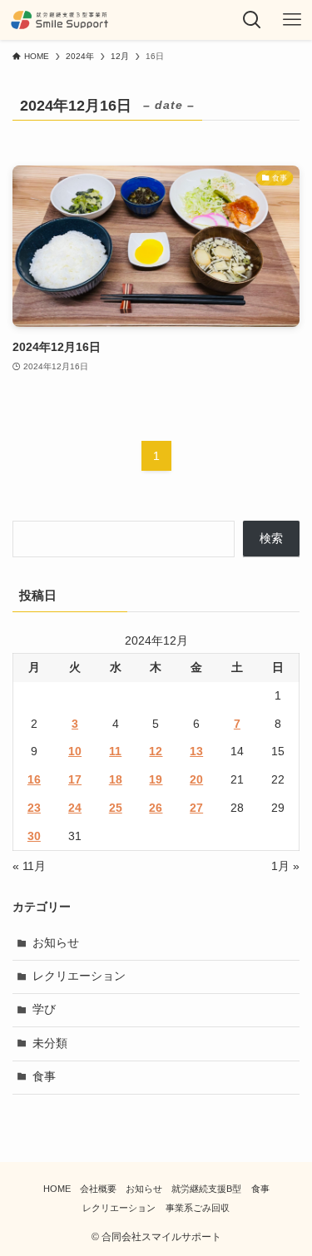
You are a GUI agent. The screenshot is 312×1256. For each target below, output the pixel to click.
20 (196, 780)
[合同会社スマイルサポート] (59, 20)
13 (196, 751)
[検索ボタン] (252, 20)
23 (34, 808)
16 (34, 780)
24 (75, 808)
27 (196, 808)
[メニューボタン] (292, 20)
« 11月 (29, 866)
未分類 (49, 1043)
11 (115, 751)
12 (155, 751)
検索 (271, 538)
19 (155, 780)
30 (34, 836)
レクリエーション (79, 976)
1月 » (285, 866)
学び (44, 1009)
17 (75, 780)
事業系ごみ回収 (198, 1208)
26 (155, 808)
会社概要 (98, 1189)
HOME (57, 1189)
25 (115, 808)
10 (75, 751)
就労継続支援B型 (206, 1189)
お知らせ (55, 943)
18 (115, 780)
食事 (44, 1077)
